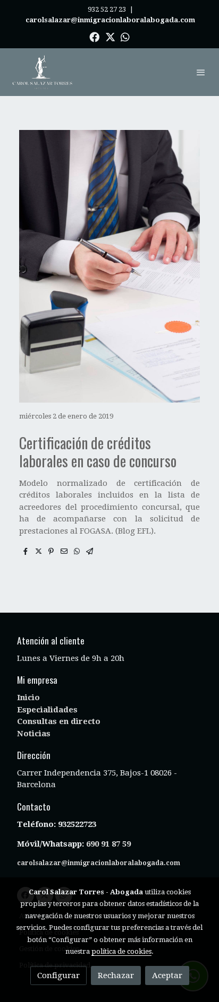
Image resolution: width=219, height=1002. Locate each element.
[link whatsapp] (125, 36)
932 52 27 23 (107, 9)
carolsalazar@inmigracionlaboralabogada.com (98, 863)
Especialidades (47, 710)
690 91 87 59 (108, 844)
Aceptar (167, 975)
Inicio (28, 697)
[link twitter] (110, 36)
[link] (42, 72)
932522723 (78, 824)
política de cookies (121, 951)
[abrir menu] (200, 72)
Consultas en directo (58, 721)
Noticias (33, 733)
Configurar (58, 975)
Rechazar (116, 975)
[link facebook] (94, 36)
